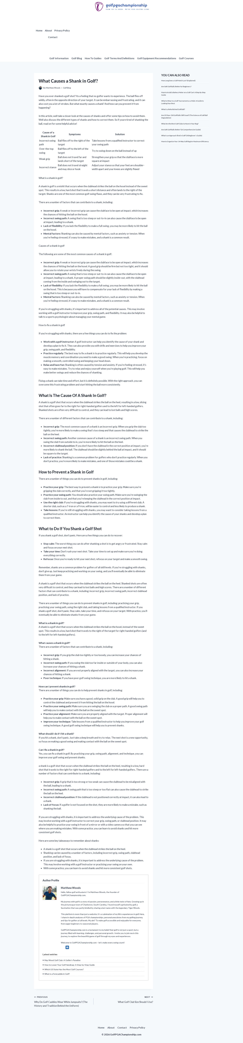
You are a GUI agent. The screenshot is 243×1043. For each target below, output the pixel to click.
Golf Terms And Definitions (119, 58)
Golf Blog (76, 58)
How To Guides (93, 58)
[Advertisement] (140, 34)
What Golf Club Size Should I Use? (135, 999)
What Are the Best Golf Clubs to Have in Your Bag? (179, 124)
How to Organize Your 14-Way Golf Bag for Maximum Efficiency (185, 141)
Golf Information (59, 58)
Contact (53, 37)
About (48, 30)
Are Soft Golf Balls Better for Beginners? (176, 86)
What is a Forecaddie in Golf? (57, 974)
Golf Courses (186, 58)
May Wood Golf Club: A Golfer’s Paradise (62, 960)
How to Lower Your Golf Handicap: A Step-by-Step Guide (69, 965)
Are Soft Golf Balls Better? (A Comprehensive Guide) (181, 130)
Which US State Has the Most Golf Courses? (64, 969)
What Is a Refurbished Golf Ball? (173, 109)
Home (39, 30)
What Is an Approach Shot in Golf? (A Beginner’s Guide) (181, 135)
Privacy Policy (62, 30)
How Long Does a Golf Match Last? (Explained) (178, 80)
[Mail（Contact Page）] (67, 947)
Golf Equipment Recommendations (156, 58)
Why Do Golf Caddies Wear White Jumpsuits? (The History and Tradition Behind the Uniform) (60, 1001)
